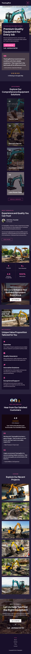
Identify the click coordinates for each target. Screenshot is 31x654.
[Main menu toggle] (27, 2)
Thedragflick (6, 3)
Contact (15, 646)
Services (15, 641)
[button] (9, 45)
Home (15, 637)
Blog (15, 644)
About (15, 639)
